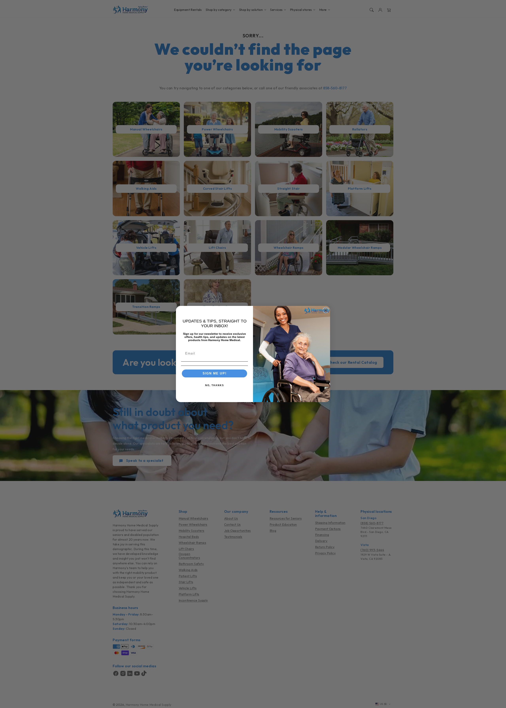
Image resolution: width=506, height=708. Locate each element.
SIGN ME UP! (215, 373)
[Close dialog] (325, 310)
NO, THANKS (214, 385)
